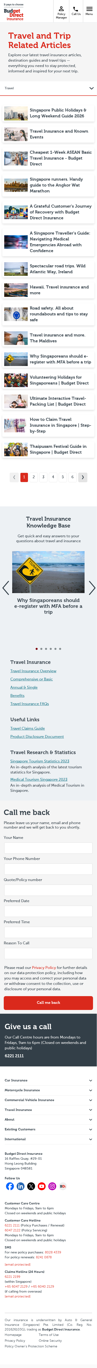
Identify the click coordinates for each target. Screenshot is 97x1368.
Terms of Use (49, 1335)
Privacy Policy (44, 968)
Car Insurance (16, 1080)
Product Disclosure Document (37, 737)
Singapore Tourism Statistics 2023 (39, 761)
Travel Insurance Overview (33, 671)
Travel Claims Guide (27, 729)
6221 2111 (14, 1056)
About (9, 1119)
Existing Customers (20, 1129)
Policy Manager (61, 16)
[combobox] (48, 911)
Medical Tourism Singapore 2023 (38, 780)
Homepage (13, 1335)
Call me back (48, 1003)
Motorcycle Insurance (22, 1090)
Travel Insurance (18, 1110)
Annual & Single (24, 688)
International (15, 1139)
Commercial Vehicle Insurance (29, 1100)
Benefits (17, 696)
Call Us (76, 14)
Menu (89, 9)
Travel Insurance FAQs (29, 704)
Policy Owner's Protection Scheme (31, 1346)
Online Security (50, 1340)
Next (91, 585)
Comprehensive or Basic (31, 679)
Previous (5, 585)
